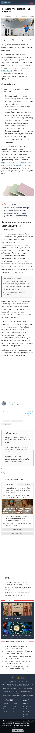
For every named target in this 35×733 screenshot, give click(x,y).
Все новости (17, 529)
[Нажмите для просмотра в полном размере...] (17, 187)
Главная (25, 703)
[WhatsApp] (22, 40)
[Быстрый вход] (25, 2)
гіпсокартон (7, 424)
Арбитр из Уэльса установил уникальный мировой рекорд (15, 214)
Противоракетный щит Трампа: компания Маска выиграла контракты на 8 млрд (17, 518)
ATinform (7, 2)
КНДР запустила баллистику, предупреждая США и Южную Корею (16, 449)
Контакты (26, 714)
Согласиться (18, 730)
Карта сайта (27, 717)
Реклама (26, 711)
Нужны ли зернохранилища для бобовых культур (18, 589)
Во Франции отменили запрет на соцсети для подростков (16, 647)
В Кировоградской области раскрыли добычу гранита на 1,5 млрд (17, 440)
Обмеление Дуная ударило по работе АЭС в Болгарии (19, 525)
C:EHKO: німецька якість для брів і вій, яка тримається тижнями (17, 209)
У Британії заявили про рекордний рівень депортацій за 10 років (18, 496)
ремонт (7, 421)
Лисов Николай (12, 402)
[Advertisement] (17, 379)
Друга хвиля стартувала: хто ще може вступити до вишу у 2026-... (18, 662)
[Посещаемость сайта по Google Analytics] (20, 678)
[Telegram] (4, 40)
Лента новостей (17, 533)
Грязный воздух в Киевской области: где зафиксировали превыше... (19, 652)
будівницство (17, 421)
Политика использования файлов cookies (22, 692)
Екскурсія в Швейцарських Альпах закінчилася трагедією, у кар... (16, 668)
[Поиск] (28, 2)
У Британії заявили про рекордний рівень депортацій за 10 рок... (18, 657)
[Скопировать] (31, 40)
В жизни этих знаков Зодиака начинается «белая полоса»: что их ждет (17, 636)
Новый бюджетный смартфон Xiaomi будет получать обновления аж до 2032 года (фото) (18, 490)
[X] (13, 40)
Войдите (4, 473)
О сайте (25, 709)
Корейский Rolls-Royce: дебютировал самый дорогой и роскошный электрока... (17, 459)
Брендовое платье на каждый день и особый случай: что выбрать (17, 584)
